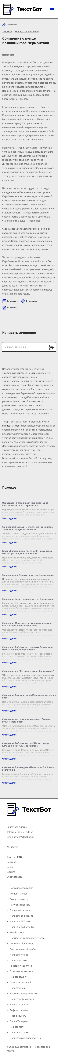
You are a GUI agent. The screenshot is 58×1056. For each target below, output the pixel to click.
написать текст (10, 426)
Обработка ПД (14, 877)
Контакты (12, 862)
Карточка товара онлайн (24, 993)
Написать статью (19, 1032)
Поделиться (12, 24)
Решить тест (16, 1027)
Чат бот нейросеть (20, 905)
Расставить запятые (21, 966)
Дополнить (12, 307)
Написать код (17, 988)
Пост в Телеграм (19, 1021)
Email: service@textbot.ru (20, 837)
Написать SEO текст (21, 921)
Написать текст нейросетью (25, 1038)
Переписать (31, 301)
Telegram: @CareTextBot (20, 832)
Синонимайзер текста (22, 943)
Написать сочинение (27, 31)
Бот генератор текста (21, 888)
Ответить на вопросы (21, 971)
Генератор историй (20, 982)
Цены (10, 867)
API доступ (12, 847)
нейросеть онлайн (27, 373)
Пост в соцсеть (18, 1016)
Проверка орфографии (22, 927)
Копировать (12, 301)
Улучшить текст (18, 894)
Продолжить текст (20, 910)
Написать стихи (19, 960)
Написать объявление (22, 999)
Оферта (11, 872)
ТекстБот (7, 31)
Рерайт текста (18, 932)
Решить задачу (18, 977)
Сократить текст (19, 899)
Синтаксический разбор (23, 949)
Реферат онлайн (19, 1010)
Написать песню (19, 955)
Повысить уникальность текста (27, 938)
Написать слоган (19, 1004)
